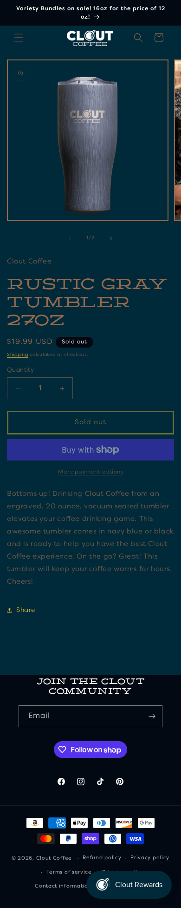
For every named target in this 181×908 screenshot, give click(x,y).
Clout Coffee (54, 858)
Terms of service (69, 872)
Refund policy (102, 858)
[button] (18, 37)
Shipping (17, 354)
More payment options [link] (90, 472)
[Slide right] (111, 238)
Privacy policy (149, 858)
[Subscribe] (152, 716)
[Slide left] (70, 238)
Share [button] (25, 610)
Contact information (63, 886)
